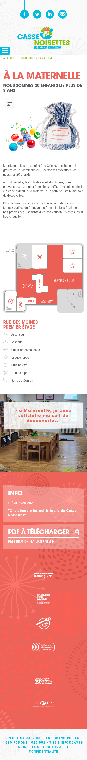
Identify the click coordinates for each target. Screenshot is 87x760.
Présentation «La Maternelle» (31, 542)
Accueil (12, 58)
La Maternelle (47, 58)
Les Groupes (27, 58)
